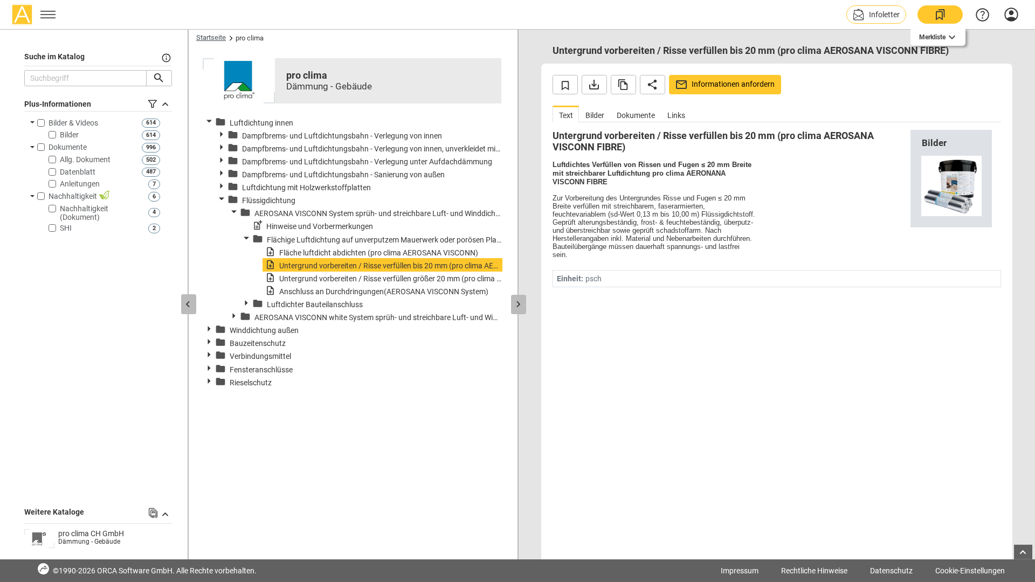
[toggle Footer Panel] (1023, 552)
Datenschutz (891, 570)
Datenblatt (77, 172)
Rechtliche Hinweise (814, 570)
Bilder (69, 134)
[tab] (566, 114)
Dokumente (68, 147)
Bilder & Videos (73, 123)
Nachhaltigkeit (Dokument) (84, 212)
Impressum (739, 570)
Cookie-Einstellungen (970, 570)
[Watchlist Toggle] (565, 84)
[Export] (594, 84)
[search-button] (158, 78)
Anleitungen (80, 183)
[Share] (652, 84)
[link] (940, 14)
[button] (876, 14)
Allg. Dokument (85, 159)
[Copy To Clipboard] (623, 84)
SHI (66, 228)
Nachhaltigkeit (74, 196)
